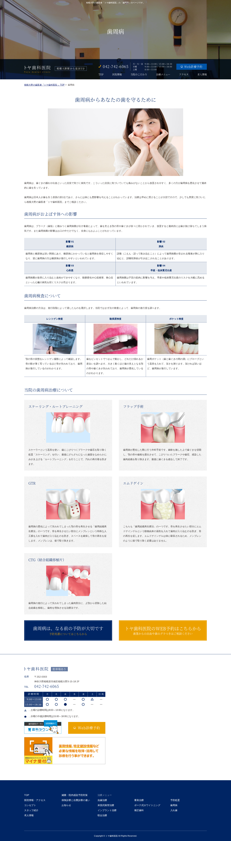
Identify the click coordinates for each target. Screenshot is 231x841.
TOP (101, 74)
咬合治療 (102, 815)
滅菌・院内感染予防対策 (75, 795)
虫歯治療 (102, 800)
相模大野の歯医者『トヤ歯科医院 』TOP (44, 85)
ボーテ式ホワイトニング (147, 805)
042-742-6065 (116, 66)
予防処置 (175, 800)
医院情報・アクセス (34, 800)
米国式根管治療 (106, 805)
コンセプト (30, 805)
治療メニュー (163, 74)
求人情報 (202, 74)
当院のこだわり (139, 74)
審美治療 (139, 800)
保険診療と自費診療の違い (76, 800)
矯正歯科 (139, 810)
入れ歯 (173, 810)
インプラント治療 (107, 810)
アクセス (184, 74)
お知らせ (66, 805)
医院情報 (117, 74)
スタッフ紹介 (31, 810)
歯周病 (173, 805)
